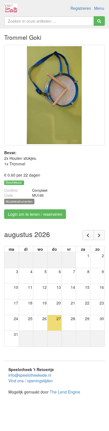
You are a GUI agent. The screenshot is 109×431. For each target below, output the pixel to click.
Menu (99, 8)
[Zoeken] (99, 21)
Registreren (80, 8)
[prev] (88, 235)
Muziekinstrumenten (19, 201)
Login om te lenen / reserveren (35, 214)
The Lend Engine (65, 392)
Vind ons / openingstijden (30, 380)
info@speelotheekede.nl (29, 375)
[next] (99, 235)
